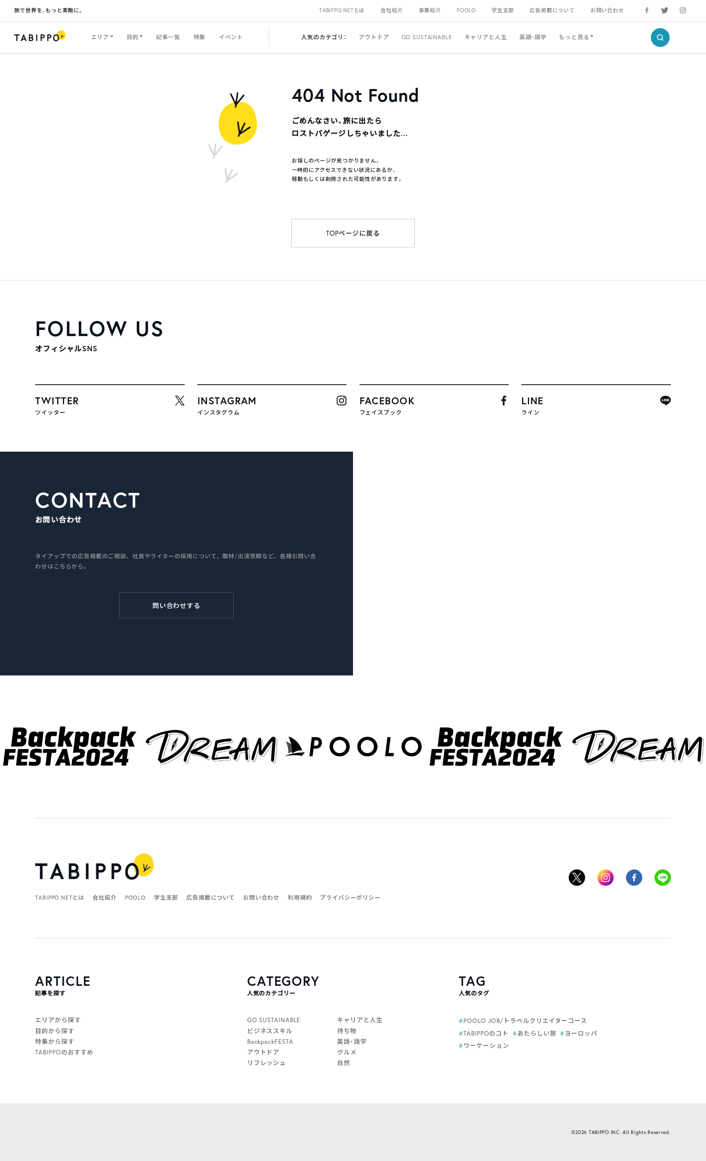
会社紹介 (391, 10)
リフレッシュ (266, 1062)
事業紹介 (430, 10)
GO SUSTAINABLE (427, 37)
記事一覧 (168, 37)
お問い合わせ (607, 10)
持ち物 (347, 1031)
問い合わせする (176, 605)
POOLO (466, 10)
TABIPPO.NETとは (342, 10)
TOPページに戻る (353, 233)
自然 (343, 1062)
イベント (231, 37)
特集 (200, 37)
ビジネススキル (270, 1031)
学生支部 (503, 10)
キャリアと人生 (486, 37)
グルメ (347, 1052)
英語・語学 (533, 37)
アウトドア (374, 37)
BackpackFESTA (270, 1041)
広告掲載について (552, 10)
